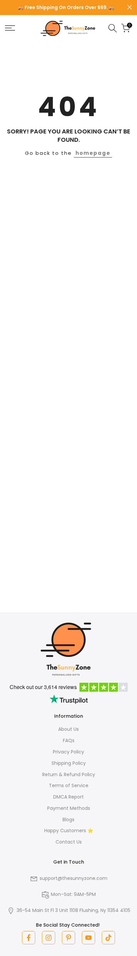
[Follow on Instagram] (48, 937)
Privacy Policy (68, 751)
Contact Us (69, 842)
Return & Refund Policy (68, 774)
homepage (92, 152)
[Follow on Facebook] (28, 937)
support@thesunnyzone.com (73, 878)
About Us (68, 729)
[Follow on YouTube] (88, 937)
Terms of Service (68, 785)
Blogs (68, 819)
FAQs (68, 740)
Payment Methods (68, 808)
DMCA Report (68, 796)
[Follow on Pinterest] (68, 937)
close (129, 7)
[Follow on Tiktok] (108, 937)
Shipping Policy (69, 763)
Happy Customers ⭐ (68, 830)
